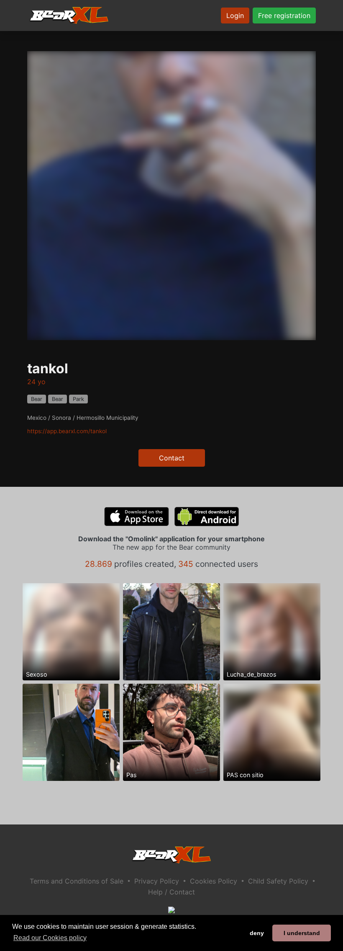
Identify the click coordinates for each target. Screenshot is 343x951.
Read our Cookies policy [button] (50, 937)
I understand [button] (302, 933)
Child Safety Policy (278, 881)
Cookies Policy (213, 881)
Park (78, 399)
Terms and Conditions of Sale (76, 881)
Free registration (284, 15)
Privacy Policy (156, 881)
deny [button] (257, 933)
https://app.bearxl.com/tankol (67, 431)
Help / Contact (171, 892)
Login (235, 15)
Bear (36, 399)
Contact (171, 458)
